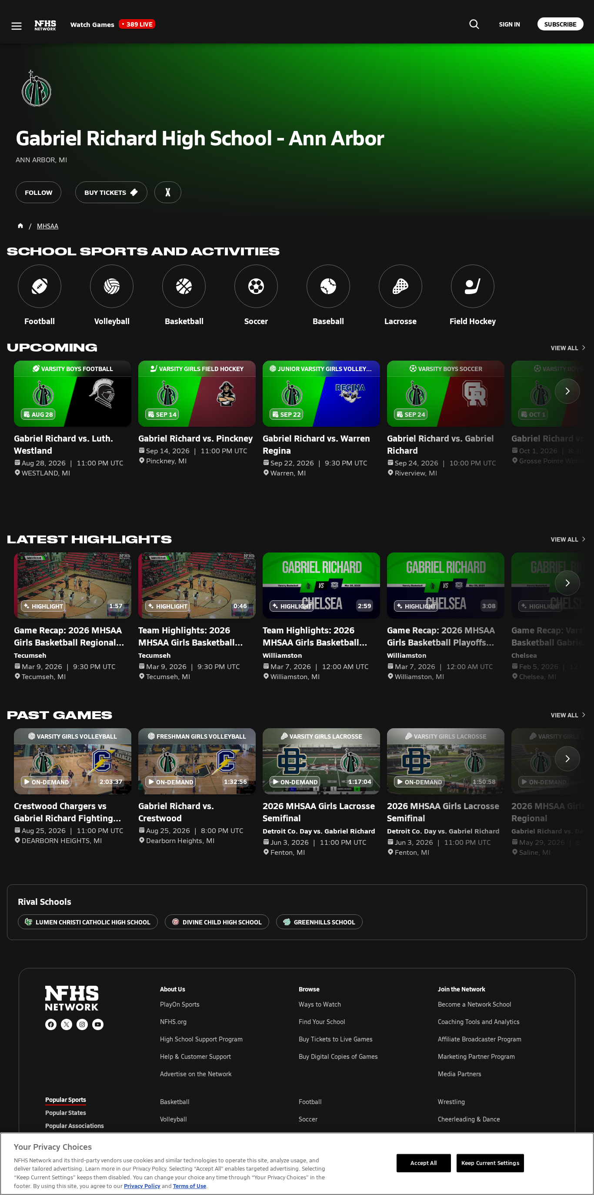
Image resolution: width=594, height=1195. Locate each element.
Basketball (175, 1102)
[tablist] (88, 1112)
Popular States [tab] (65, 1112)
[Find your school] (474, 24)
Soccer (308, 1119)
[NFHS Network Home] (46, 25)
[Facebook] (51, 1024)
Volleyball (173, 1119)
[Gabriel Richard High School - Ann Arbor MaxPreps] (167, 192)
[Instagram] (82, 1024)
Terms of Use (189, 1186)
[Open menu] (16, 26)
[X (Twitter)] (66, 1024)
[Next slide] (567, 391)
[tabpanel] (354, 1118)
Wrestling (451, 1102)
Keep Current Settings (490, 1163)
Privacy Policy (142, 1186)
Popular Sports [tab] (65, 1099)
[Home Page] (20, 226)
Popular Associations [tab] (74, 1125)
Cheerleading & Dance (469, 1119)
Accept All (423, 1163)
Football (310, 1102)
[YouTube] (97, 1024)
